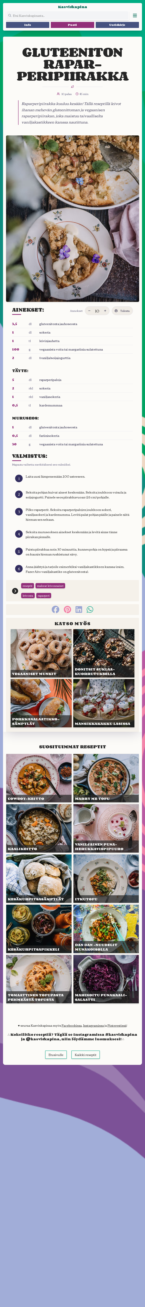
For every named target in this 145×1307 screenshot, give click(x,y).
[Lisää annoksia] (105, 310)
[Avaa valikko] (135, 15)
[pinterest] (67, 609)
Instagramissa (93, 1025)
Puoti (72, 25)
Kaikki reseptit (85, 1054)
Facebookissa (72, 1025)
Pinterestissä (116, 1025)
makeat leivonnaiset (50, 585)
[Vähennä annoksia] (89, 310)
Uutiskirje (117, 25)
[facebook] (55, 609)
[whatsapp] (90, 609)
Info (27, 25)
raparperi (44, 595)
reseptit (27, 585)
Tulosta (125, 310)
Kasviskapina (72, 7)
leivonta (28, 595)
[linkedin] (79, 609)
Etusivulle (56, 1054)
